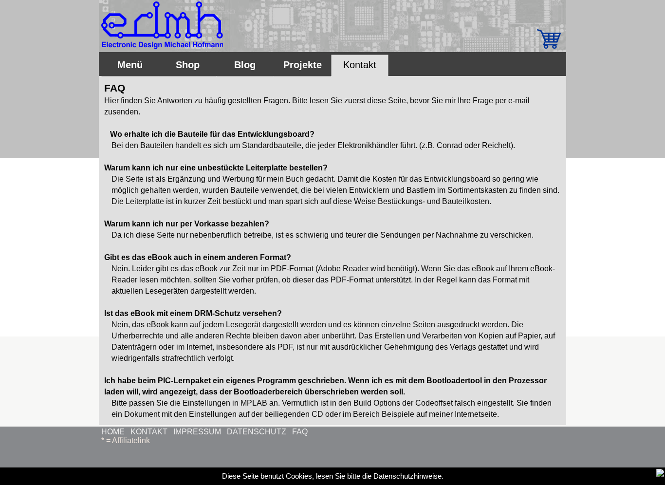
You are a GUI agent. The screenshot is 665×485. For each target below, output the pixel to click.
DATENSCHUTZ (256, 432)
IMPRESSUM (197, 432)
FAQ (300, 432)
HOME (113, 432)
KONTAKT (148, 432)
